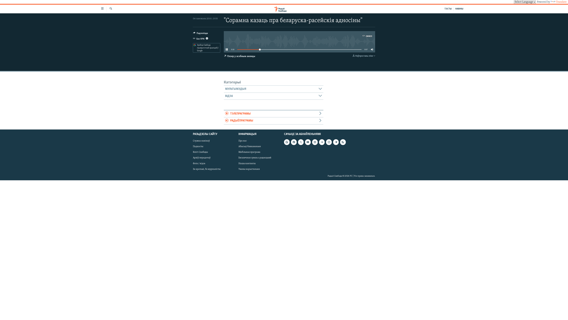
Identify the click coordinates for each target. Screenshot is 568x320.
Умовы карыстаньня (249, 169)
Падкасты (198, 146)
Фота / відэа (199, 163)
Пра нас (242, 141)
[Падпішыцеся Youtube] (308, 142)
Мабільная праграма (249, 152)
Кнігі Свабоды (200, 152)
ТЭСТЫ (448, 9)
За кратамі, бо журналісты (207, 169)
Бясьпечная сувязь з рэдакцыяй (254, 158)
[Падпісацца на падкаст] (315, 142)
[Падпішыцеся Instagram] (329, 142)
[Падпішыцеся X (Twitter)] (301, 142)
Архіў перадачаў (201, 158)
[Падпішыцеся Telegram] (336, 142)
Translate (561, 2)
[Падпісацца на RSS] (343, 142)
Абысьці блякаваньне (249, 146)
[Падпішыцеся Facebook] (294, 142)
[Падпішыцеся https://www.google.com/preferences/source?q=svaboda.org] (287, 142)
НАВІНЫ (459, 9)
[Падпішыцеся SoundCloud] (322, 142)
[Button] (200, 34)
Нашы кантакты (247, 163)
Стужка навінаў (201, 141)
